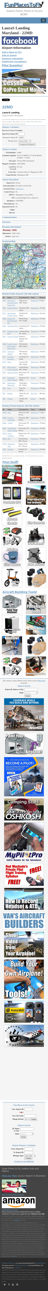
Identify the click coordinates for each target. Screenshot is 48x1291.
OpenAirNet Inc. (40, 1263)
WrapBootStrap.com (21, 1265)
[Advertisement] (24, 1072)
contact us (17, 1268)
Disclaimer (14, 1256)
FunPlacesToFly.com (9, 1263)
